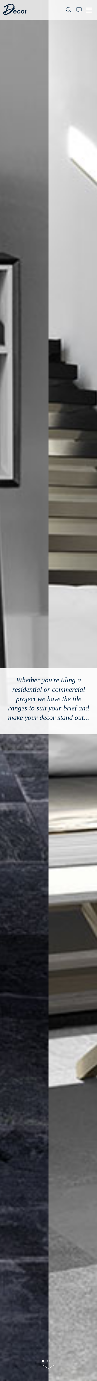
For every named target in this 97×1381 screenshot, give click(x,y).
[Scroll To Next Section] (48, 1368)
